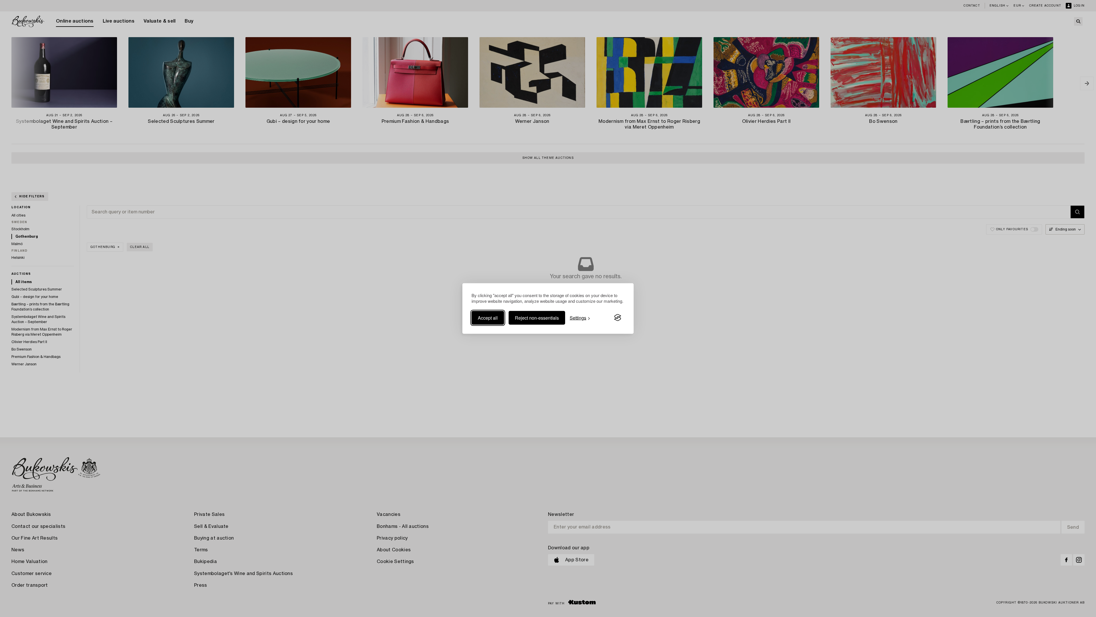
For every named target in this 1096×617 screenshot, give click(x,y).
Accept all (488, 317)
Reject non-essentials (537, 317)
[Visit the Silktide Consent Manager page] (617, 317)
